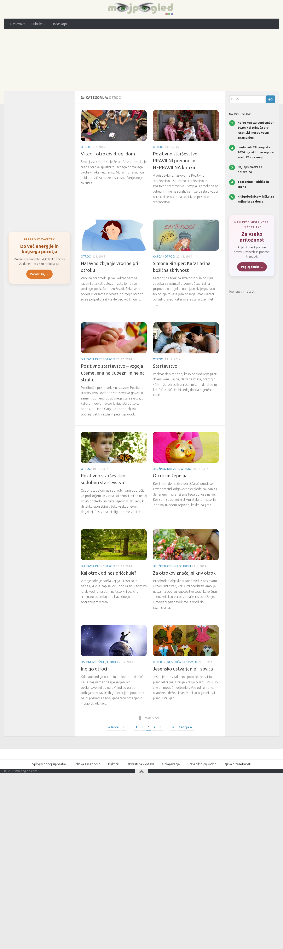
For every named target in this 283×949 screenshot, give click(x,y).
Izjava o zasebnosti (237, 764)
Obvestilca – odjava (141, 764)
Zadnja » (185, 727)
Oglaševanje (171, 764)
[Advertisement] (141, 60)
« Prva (113, 727)
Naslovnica (17, 24)
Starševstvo (165, 366)
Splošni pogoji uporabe (49, 764)
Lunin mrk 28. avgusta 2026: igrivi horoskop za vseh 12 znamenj (255, 152)
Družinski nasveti (166, 468)
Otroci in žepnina (170, 475)
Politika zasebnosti (86, 764)
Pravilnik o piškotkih (201, 764)
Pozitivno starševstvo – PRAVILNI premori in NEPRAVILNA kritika (177, 160)
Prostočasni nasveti (181, 662)
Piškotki (113, 764)
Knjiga (157, 256)
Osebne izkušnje (93, 662)
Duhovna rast (91, 359)
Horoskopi (59, 24)
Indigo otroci (94, 668)
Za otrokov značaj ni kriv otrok (184, 572)
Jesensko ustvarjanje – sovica (183, 668)
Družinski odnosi (165, 566)
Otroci (86, 147)
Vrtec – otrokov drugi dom (108, 153)
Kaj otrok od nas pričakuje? (108, 572)
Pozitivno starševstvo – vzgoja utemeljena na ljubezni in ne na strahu (113, 372)
